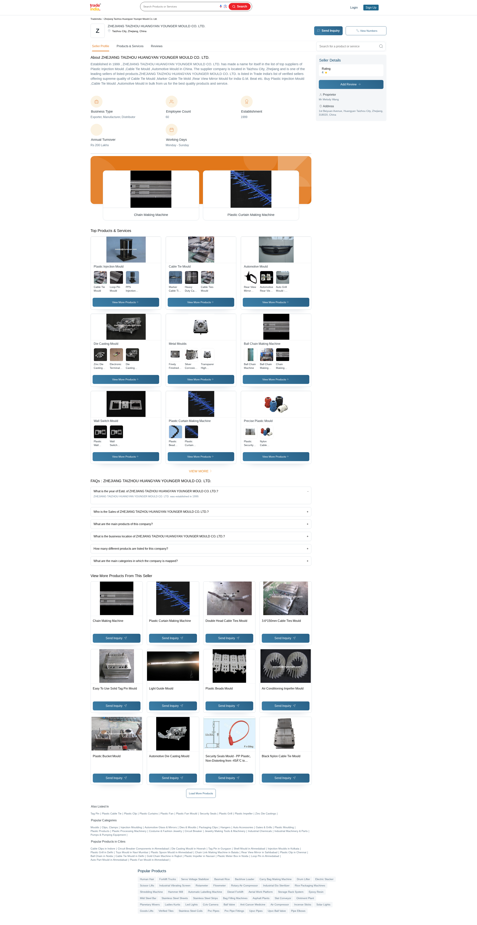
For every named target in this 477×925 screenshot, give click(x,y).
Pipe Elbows (298, 910)
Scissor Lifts (147, 885)
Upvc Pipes (256, 910)
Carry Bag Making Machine (276, 879)
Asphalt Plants (261, 898)
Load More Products (201, 793)
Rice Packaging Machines (310, 885)
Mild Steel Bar (148, 898)
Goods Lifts (146, 910)
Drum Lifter (303, 879)
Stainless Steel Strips (205, 898)
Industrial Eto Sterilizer (276, 885)
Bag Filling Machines (235, 898)
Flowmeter (219, 885)
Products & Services (130, 46)
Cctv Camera (210, 904)
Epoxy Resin (316, 891)
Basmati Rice (222, 879)
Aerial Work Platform (261, 891)
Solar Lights (323, 904)
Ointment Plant (305, 898)
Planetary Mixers (150, 904)
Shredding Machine (151, 891)
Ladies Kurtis (172, 904)
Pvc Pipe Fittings (234, 910)
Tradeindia (96, 19)
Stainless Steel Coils (191, 910)
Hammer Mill (175, 891)
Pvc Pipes (213, 910)
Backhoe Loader (244, 879)
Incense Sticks (302, 904)
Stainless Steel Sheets (175, 898)
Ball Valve (229, 904)
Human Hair (147, 879)
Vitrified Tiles (166, 910)
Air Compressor (280, 904)
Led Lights (191, 904)
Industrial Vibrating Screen (174, 885)
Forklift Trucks (167, 879)
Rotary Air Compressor (244, 885)
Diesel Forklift (235, 891)
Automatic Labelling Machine (205, 891)
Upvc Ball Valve (277, 910)
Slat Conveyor (283, 898)
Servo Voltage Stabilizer (195, 879)
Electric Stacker (324, 879)
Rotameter (202, 885)
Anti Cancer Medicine (252, 904)
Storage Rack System (291, 891)
